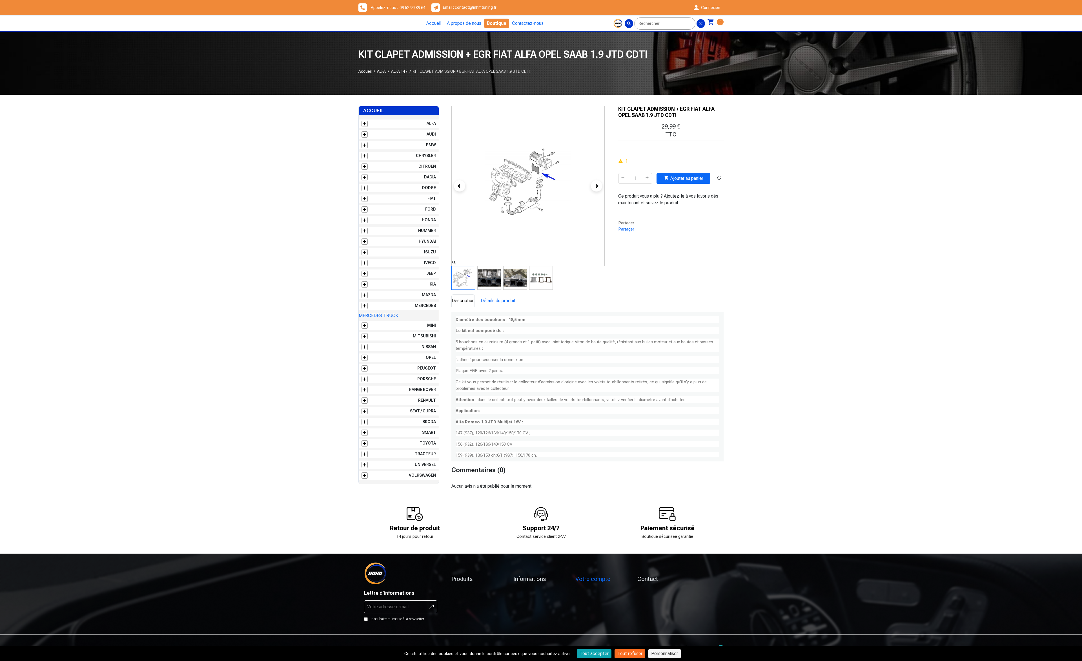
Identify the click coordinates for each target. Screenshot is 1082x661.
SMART (429, 432)
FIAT (431, 198)
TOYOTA (428, 443)
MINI (431, 325)
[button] (706, 8)
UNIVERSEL (425, 464)
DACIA (430, 177)
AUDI (431, 134)
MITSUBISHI (424, 336)
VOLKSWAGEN (422, 475)
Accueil (433, 23)
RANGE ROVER (422, 389)
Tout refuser (629, 653)
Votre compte (592, 579)
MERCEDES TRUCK (378, 315)
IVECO (430, 262)
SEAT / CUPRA (423, 411)
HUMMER (427, 230)
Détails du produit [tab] (498, 300)
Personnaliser (664, 653)
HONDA (429, 220)
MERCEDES (425, 305)
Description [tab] (463, 300)
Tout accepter (594, 653)
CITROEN (427, 166)
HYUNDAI (427, 241)
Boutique (496, 23)
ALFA (381, 71)
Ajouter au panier (683, 178)
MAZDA (429, 295)
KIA (433, 284)
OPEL (431, 357)
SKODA (429, 421)
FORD (430, 209)
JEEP (431, 273)
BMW (431, 145)
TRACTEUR (425, 454)
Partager (626, 229)
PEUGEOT (426, 368)
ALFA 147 (399, 71)
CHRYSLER (426, 155)
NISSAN (429, 346)
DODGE (429, 187)
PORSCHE (426, 379)
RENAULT (427, 400)
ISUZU (430, 252)
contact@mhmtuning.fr (475, 7)
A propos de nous (464, 23)
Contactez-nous (528, 23)
